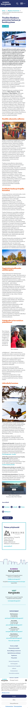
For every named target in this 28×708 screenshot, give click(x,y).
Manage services (6, 692)
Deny (14, 700)
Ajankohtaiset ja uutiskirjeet (14, 653)
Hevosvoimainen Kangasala (14, 666)
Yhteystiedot (14, 658)
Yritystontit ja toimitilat (14, 648)
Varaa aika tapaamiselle (14, 640)
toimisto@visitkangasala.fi (14, 601)
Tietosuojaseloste (18, 706)
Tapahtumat (14, 655)
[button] (26, 680)
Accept (14, 696)
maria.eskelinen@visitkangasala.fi (14, 638)
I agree (14, 489)
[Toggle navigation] (21, 3)
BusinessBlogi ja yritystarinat (14, 650)
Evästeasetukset (9, 706)
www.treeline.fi (8, 546)
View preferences (14, 703)
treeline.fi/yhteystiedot (8, 464)
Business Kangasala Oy (14, 661)
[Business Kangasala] (6, 3)
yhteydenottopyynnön (13, 581)
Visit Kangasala (14, 663)
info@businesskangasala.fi (14, 579)
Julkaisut (14, 668)
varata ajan (22, 581)
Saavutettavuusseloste (14, 673)
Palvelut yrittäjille (14, 646)
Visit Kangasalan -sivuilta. (9, 454)
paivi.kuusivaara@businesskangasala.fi (14, 618)
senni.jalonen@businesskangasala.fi (14, 631)
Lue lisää (6, 518)
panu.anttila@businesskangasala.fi (14, 625)
